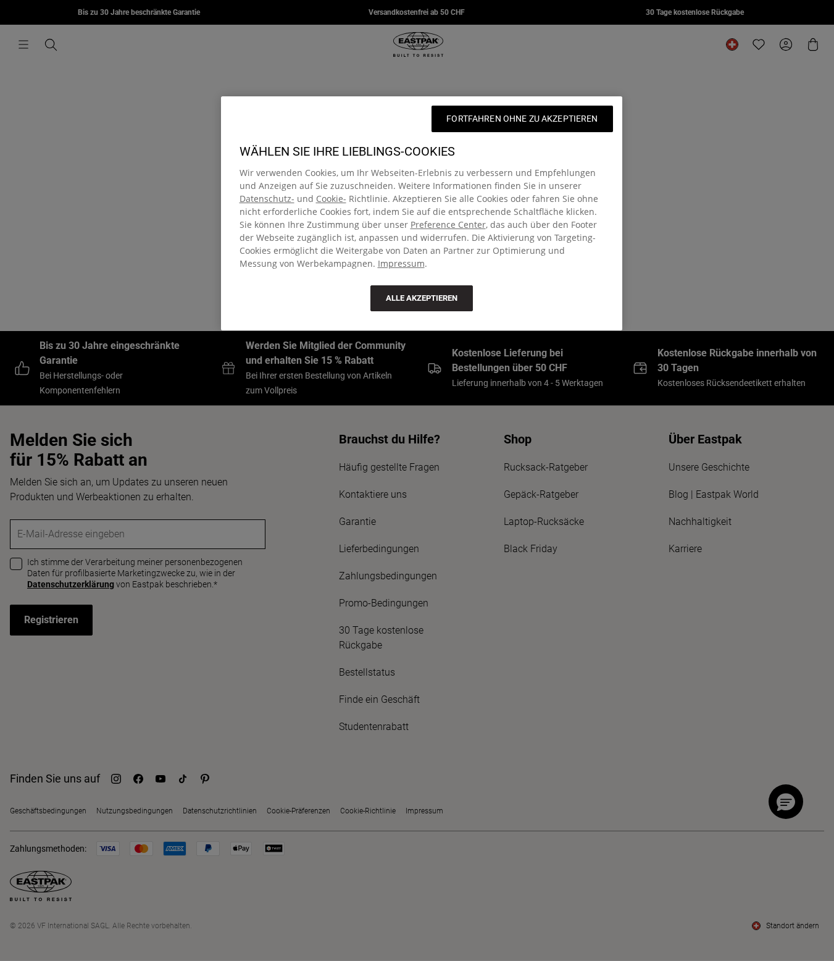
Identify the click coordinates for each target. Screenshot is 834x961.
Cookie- (331, 198)
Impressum (401, 263)
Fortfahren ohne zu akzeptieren (522, 119)
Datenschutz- (267, 198)
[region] (421, 213)
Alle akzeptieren (421, 298)
